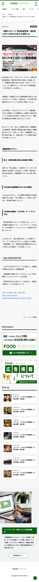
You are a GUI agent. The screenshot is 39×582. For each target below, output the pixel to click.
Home (3, 14)
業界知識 (10, 14)
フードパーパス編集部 (31, 317)
